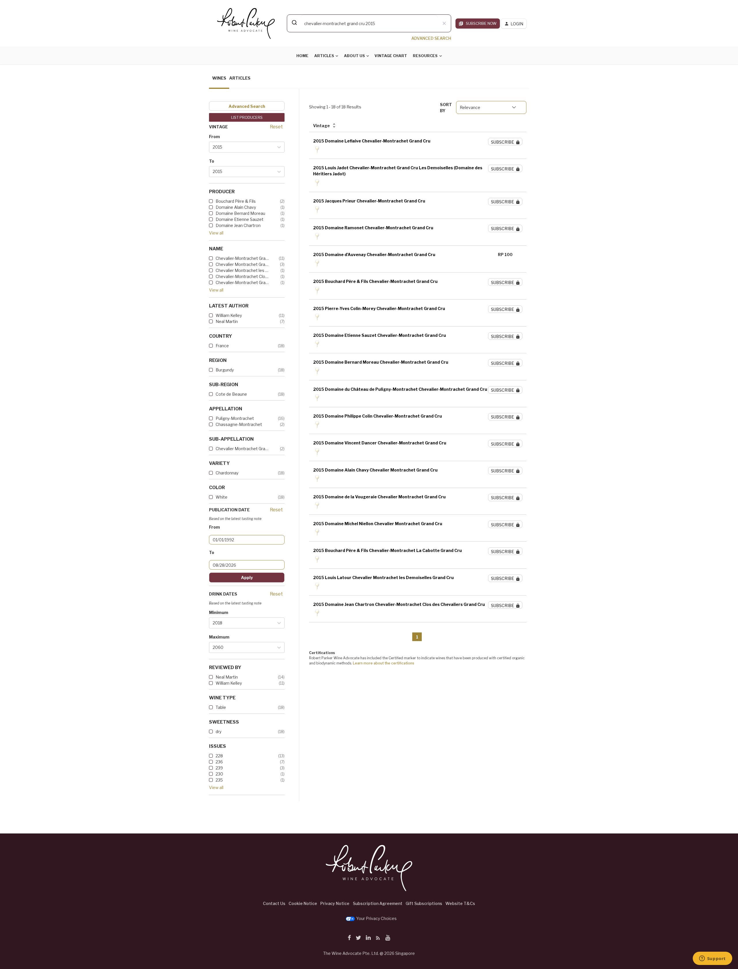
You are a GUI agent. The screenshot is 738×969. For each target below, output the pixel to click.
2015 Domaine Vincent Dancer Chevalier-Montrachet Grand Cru (379, 442)
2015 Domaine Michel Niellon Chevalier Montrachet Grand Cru (377, 523)
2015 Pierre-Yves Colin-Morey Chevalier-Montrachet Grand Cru (379, 308)
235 (219, 780)
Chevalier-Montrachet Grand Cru (242, 258)
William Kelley (229, 315)
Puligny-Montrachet (235, 418)
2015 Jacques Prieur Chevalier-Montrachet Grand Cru (369, 200)
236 (219, 761)
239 (219, 767)
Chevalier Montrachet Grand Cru (242, 264)
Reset (276, 126)
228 (219, 755)
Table (221, 707)
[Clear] (444, 23)
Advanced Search (247, 106)
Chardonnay (227, 472)
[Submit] (294, 22)
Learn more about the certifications (383, 663)
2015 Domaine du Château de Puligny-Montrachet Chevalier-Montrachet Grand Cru (400, 389)
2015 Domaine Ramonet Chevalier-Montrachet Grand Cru (373, 227)
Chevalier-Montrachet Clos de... (242, 276)
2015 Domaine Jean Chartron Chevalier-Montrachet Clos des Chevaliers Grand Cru (399, 604)
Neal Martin (227, 321)
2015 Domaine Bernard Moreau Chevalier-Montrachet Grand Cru (380, 362)
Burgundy (225, 369)
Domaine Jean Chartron (238, 225)
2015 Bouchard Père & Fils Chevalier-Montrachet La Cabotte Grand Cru (387, 550)
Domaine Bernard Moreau (240, 213)
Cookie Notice (303, 903)
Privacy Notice (334, 903)
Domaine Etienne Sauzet (239, 219)
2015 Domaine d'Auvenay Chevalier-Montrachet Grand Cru (374, 254)
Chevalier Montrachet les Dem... (242, 270)
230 (219, 773)
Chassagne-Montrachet (239, 424)
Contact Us (274, 903)
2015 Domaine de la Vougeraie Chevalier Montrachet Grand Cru (379, 496)
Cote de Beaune (231, 394)
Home (302, 55)
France (222, 345)
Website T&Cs (460, 903)
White (221, 497)
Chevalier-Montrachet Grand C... (242, 282)
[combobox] (369, 23)
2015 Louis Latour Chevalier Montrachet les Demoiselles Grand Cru (383, 577)
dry (218, 731)
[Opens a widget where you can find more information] (712, 959)
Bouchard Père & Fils (236, 201)
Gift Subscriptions (424, 903)
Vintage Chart (390, 55)
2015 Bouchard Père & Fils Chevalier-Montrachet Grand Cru (375, 281)
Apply (247, 577)
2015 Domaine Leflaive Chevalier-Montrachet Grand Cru (371, 140)
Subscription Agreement (377, 903)
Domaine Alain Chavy (236, 207)
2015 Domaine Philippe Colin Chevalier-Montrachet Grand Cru (377, 416)
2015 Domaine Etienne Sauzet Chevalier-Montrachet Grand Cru (379, 335)
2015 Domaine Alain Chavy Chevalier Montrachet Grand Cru (375, 469)
